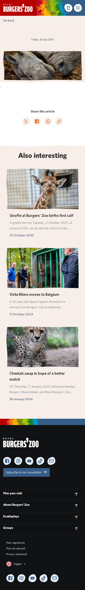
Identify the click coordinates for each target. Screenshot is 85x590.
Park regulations (15, 542)
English (18, 564)
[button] (78, 8)
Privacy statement (16, 554)
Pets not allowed (15, 548)
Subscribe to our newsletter (24, 472)
